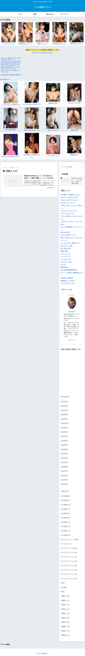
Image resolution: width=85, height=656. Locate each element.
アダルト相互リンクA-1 (68, 235)
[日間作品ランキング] (25, 32)
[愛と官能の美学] (11, 118)
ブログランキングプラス (68, 211)
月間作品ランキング (59, 43)
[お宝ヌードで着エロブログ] (11, 144)
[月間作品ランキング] (59, 32)
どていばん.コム (53, 155)
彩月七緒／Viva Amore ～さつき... (8, 59)
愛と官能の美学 (10, 129)
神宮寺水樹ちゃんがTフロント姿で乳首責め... (11, 61)
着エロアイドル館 (74, 103)
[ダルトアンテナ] (53, 118)
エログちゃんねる (66, 262)
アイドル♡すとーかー (67, 283)
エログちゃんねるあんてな (32, 104)
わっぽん (63, 264)
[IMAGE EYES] (53, 92)
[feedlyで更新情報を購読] (72, 340)
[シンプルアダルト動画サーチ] (11, 92)
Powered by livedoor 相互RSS (11, 75)
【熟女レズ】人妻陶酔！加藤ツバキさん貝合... (11, 58)
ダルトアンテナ (53, 130)
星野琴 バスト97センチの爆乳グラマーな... (10, 65)
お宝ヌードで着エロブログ (11, 156)
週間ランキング (42, 43)
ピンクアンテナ (65, 256)
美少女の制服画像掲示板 (68, 270)
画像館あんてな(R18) (67, 280)
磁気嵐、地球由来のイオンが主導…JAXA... (10, 64)
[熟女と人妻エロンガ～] (32, 118)
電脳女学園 (74, 130)
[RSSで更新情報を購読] (74, 340)
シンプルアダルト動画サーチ (10, 104)
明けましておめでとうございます (8, 68)
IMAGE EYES (53, 103)
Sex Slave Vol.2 (4, 71)
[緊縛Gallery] (74, 144)
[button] (81, 167)
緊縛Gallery (74, 154)
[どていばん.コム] (53, 144)
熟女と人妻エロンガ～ (31, 130)
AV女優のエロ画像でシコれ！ (70, 194)
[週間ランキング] (42, 32)
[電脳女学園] (74, 118)
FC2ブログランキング (67, 202)
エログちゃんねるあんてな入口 (42, 52)
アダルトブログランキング (69, 200)
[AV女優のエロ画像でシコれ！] (32, 143)
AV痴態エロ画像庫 (66, 278)
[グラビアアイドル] (8, 32)
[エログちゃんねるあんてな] (32, 92)
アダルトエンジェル (67, 213)
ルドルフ (71, 311)
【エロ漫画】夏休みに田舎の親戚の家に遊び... (11, 62)
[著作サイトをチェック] (69, 340)
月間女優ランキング (76, 43)
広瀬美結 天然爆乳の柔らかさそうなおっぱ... (11, 67)
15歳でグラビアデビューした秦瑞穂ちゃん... (11, 70)
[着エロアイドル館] (74, 92)
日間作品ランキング (25, 43)
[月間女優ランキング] (76, 32)
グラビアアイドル (9, 43)
